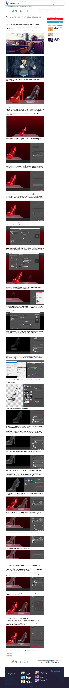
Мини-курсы (44, 4)
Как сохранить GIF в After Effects (43, 680)
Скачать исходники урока (54, 21)
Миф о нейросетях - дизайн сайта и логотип (28, 673)
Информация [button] (52, 4)
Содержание (9, 20)
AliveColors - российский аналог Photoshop (29, 681)
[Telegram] (11, 655)
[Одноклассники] (9, 655)
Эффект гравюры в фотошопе (58, 28)
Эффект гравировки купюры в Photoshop (58, 33)
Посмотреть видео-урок (54, 19)
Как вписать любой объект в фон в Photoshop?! (43, 672)
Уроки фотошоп (8, 6)
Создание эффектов (15, 6)
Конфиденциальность (12, 673)
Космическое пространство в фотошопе (57, 39)
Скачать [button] (59, 4)
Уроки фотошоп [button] (26, 4)
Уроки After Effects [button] (36, 4)
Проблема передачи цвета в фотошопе (43, 676)
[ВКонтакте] (7, 655)
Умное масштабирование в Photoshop (29, 677)
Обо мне (9, 674)
